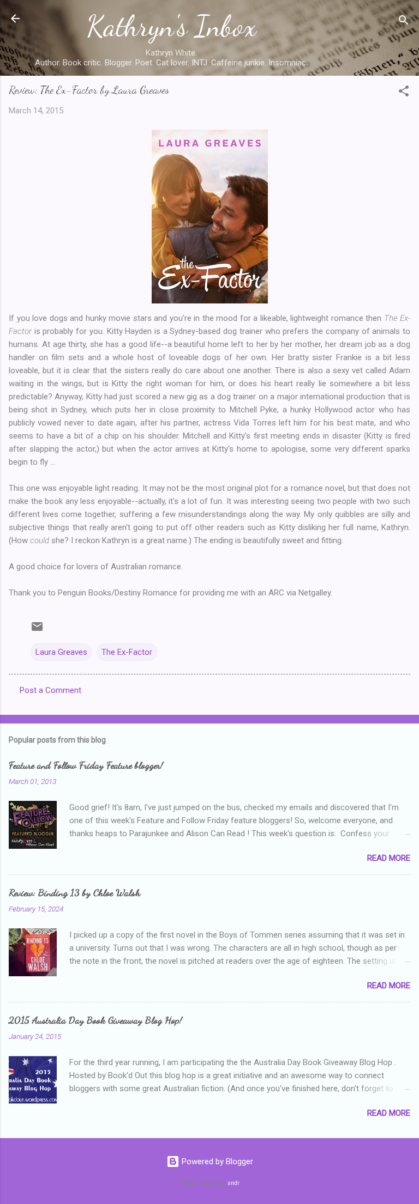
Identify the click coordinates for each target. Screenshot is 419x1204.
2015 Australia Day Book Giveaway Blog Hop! (95, 1020)
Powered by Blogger (216, 1161)
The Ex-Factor (126, 652)
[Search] (403, 22)
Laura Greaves (61, 652)
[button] (403, 92)
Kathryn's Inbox (171, 26)
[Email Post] (37, 630)
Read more (388, 858)
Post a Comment (50, 690)
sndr (234, 1183)
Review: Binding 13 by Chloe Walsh (74, 892)
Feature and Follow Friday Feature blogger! (86, 765)
